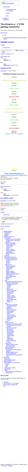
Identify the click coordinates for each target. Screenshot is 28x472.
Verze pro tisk (6, 47)
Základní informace (13, 37)
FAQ (4, 35)
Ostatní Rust (9, 318)
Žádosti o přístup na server (12, 344)
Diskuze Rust (9, 308)
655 (10, 60)
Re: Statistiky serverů (7, 198)
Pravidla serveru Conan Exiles (13, 240)
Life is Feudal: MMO (11, 276)
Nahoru (2, 183)
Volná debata (7, 369)
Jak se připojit (10, 329)
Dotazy (8, 336)
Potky (2, 187)
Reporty (8, 248)
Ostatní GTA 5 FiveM (11, 340)
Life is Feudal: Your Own (10, 257)
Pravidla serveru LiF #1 (11, 259)
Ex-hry (5, 280)
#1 (5, 70)
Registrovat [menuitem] (6, 19)
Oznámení (20, 37)
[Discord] (26, 19)
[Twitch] (21, 19)
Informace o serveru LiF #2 (12, 282)
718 (10, 190)
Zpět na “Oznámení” (5, 226)
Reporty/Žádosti (10, 331)
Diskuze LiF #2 (9, 289)
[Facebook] (19, 19)
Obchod (8, 262)
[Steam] (24, 19)
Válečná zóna (9, 246)
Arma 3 (7, 321)
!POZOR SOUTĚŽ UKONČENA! (13, 371)
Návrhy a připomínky (11, 244)
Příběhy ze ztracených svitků (12, 273)
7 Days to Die (8, 343)
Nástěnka (8, 241)
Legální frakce (10, 334)
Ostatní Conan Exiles (10, 253)
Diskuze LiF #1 (8, 264)
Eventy (7, 263)
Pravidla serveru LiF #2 (12, 284)
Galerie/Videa (10, 338)
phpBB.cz (10, 465)
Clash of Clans (8, 372)
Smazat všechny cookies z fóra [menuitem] (10, 384)
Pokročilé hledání (10, 3)
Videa (6, 366)
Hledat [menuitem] (7, 13)
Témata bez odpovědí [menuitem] (11, 9)
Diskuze (7, 363)
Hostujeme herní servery (9, 236)
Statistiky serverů (7, 42)
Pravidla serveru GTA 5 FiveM (14, 325)
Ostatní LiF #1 (8, 277)
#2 (5, 200)
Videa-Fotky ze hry (10, 345)
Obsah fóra (5, 37)
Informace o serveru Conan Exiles (13, 239)
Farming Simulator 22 (10, 347)
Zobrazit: (4, 217)
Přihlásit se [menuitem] (5, 18)
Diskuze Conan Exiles (10, 242)
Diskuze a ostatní (7, 361)
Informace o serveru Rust (11, 304)
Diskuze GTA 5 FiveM (11, 327)
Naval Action (7, 358)
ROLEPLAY (10, 330)
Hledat (3, 3)
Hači (2, 57)
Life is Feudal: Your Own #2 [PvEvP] (13, 281)
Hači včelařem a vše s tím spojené (12, 362)
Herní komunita (9, 245)
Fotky (6, 365)
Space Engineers (9, 348)
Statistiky (6, 235)
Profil (4, 64)
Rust (6, 303)
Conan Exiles (7, 237)
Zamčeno (3, 45)
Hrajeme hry (6, 357)
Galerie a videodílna (10, 250)
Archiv (7, 254)
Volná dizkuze (10, 339)
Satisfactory (7, 255)
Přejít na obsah (4, 32)
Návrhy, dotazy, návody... (10, 367)
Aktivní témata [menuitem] (9, 10)
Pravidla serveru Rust (12, 305)
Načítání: (11, 219)
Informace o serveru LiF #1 (11, 258)
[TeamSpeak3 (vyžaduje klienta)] (25, 19)
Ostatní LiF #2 (9, 300)
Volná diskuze (9, 251)
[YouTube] (22, 19)
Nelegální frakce (10, 335)
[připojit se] (20, 133)
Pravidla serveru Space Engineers (13, 349)
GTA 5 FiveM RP (9, 322)
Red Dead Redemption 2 (10, 360)
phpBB (8, 464)
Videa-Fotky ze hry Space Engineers (14, 354)
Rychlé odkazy (6, 6)
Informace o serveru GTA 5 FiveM (14, 323)
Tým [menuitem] (7, 15)
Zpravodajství (10, 332)
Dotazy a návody (10, 249)
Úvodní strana (7, 232)
